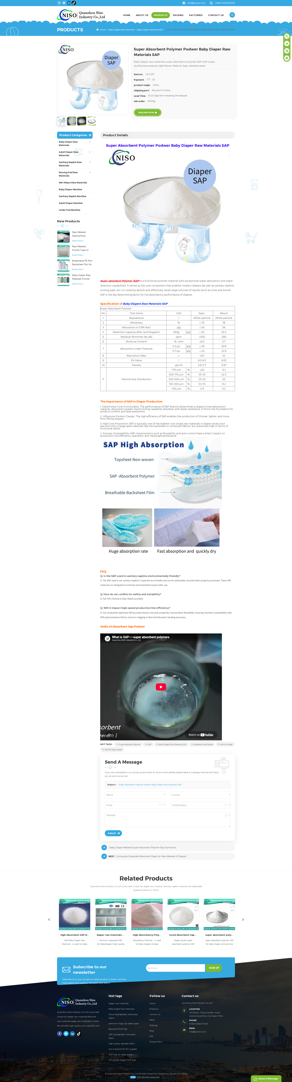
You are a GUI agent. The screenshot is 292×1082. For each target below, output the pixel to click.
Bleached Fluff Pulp (118, 1029)
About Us (142, 15)
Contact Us (216, 15)
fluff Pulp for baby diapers (121, 1054)
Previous (49, 919)
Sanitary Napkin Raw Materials (70, 164)
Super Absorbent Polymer (129, 744)
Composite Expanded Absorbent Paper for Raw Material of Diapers (151, 856)
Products (160, 15)
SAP (149, 744)
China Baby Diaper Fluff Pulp (122, 1060)
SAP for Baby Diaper (113, 749)
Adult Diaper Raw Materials (68, 154)
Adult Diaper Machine (71, 203)
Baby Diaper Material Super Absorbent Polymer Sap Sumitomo (143, 847)
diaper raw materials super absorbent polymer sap (110, 934)
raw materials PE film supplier (123, 1049)
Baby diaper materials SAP (149, 29)
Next (243, 919)
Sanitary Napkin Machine (72, 196)
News (152, 1020)
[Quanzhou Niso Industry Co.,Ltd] (81, 15)
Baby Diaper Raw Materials (121, 29)
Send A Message (268, 1078)
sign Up (214, 967)
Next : (112, 856)
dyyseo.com (175, 1073)
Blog (185, 1073)
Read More (77, 240)
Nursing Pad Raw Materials (68, 174)
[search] (232, 15)
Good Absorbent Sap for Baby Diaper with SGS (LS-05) (182, 934)
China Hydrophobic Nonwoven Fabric (123, 1016)
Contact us (154, 1014)
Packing (178, 15)
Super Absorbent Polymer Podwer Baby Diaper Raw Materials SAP (150, 784)
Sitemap (153, 1025)
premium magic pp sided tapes (124, 1023)
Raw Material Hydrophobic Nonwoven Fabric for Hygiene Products (81, 234)
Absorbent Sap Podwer (203, 744)
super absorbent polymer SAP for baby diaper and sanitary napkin (218, 934)
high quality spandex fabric (122, 1043)
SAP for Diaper (226, 744)
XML (151, 1036)
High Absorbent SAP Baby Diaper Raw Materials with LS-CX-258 (73, 934)
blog (151, 1031)
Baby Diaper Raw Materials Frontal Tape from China (81, 277)
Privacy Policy (156, 1041)
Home (126, 15)
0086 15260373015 (225, 3)
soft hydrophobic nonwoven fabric (122, 1036)
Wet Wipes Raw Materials (73, 182)
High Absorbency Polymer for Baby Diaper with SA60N (146, 934)
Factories (196, 15)
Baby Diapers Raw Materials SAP (172, 744)
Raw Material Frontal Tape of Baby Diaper (80, 248)
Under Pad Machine (69, 210)
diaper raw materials (119, 1003)
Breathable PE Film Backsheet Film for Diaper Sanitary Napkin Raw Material (82, 262)
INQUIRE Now (146, 112)
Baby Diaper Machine (70, 189)
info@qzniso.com (196, 3)
